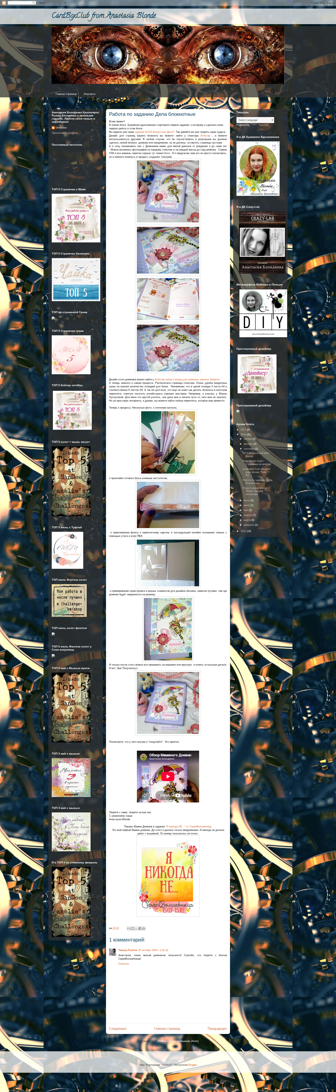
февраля (249, 524)
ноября (248, 438)
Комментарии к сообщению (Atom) (178, 1041)
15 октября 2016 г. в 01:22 (153, 950)
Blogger (192, 1064)
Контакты (89, 93)
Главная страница (66, 93)
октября (249, 443)
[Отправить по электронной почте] (129, 928)
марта (247, 520)
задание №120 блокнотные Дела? (154, 131)
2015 (244, 531)
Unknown (61, 127)
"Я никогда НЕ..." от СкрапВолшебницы (188, 826)
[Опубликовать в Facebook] (140, 928)
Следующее (118, 1028)
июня (247, 505)
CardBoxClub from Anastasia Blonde (104, 16)
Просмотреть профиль (65, 132)
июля (247, 500)
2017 (244, 429)
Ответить (123, 963)
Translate (263, 124)
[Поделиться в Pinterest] (144, 928)
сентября (249, 448)
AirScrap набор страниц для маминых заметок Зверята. (187, 379)
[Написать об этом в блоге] (133, 928)
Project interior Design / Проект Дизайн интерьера (256, 491)
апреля (248, 515)
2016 (244, 434)
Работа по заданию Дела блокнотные (257, 482)
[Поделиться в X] (136, 928)
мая (246, 510)
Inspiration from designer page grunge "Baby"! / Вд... (256, 472)
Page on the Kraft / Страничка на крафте (257, 463)
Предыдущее (217, 1028)
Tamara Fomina (127, 950)
